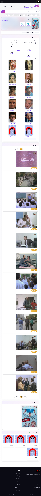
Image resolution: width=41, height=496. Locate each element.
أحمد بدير (29, 71)
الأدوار (26, 15)
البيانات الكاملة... (32, 139)
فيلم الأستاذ (27, 19)
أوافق (37, 6)
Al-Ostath (5, 20)
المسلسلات (33, 15)
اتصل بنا (18, 484)
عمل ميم (34, 168)
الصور (7, 15)
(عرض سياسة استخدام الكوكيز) (29, 7)
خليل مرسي (28, 110)
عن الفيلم (37, 32)
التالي (16, 149)
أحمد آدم (29, 97)
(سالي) (36, 458)
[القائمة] (2, 2)
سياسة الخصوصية (17, 487)
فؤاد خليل (29, 84)
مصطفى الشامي (12, 123)
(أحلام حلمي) (11, 445)
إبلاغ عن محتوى (17, 490)
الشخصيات (32, 32)
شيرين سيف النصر (12, 71)
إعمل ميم (38, 484)
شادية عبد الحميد (12, 84)
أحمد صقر (12, 53)
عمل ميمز (21, 15)
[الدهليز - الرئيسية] (38, 2)
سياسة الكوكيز (17, 489)
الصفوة (18, 50)
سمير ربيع (12, 110)
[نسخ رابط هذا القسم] (30, 37)
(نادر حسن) (24, 445)
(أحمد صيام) (35, 445)
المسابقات (11, 15)
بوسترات (24, 32)
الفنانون (29, 15)
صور (28, 32)
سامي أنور (12, 136)
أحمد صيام (29, 123)
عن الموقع (18, 483)
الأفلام (38, 15)
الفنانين (18, 475)
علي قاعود (12, 97)
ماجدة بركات (28, 136)
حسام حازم (29, 47)
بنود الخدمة (18, 486)
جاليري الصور (18, 478)
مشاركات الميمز (16, 15)
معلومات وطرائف (37, 487)
